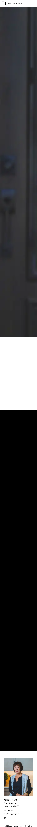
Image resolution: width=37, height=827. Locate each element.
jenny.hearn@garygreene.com (13, 814)
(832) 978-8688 (8, 810)
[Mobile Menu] (33, 3)
